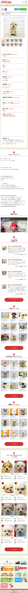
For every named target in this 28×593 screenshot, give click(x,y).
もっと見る (14, 347)
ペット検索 (6, 5)
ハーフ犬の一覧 (12, 5)
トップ (2, 5)
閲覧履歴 (23, 2)
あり (4, 99)
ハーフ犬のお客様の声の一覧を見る (14, 299)
